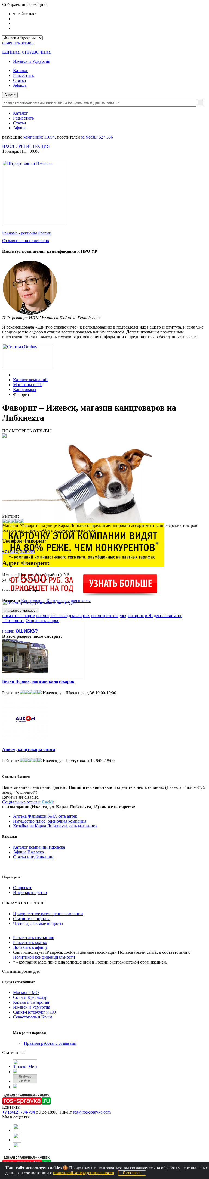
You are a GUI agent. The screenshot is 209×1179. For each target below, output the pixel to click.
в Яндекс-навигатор (163, 615)
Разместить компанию (33, 937)
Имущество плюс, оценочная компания (49, 821)
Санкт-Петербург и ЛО (34, 1012)
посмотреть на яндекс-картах (63, 615)
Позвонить (13, 620)
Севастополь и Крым (32, 1017)
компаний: (39, 137)
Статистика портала (31, 918)
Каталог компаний (30, 379)
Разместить (23, 75)
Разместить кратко (30, 942)
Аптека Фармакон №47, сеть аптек (45, 816)
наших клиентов (25, 240)
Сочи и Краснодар (30, 997)
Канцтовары (24, 389)
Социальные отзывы (28, 802)
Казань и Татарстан (31, 1002)
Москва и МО (26, 992)
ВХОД (8, 146)
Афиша (19, 85)
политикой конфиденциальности (83, 1172)
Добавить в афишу (30, 947)
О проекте (22, 887)
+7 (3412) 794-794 (18, 1112)
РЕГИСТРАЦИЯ (34, 146)
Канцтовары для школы (69, 600)
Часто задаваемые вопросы (38, 923)
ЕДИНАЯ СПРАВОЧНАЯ (27, 52)
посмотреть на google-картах (117, 615)
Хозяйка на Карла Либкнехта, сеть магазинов (55, 826)
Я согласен (132, 1173)
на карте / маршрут (20, 610)
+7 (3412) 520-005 (18, 551)
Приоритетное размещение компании (48, 913)
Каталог (20, 70)
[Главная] (14, 375)
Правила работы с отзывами (50, 1043)
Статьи (19, 80)
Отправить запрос (42, 620)
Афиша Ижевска (28, 852)
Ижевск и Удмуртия (31, 61)
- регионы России (26, 233)
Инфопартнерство (30, 892)
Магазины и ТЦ (28, 384)
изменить (18, 42)
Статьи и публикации (33, 857)
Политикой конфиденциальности (44, 957)
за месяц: (97, 137)
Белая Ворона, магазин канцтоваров (38, 681)
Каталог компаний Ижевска (39, 847)
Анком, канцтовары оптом (28, 749)
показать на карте (18, 615)
